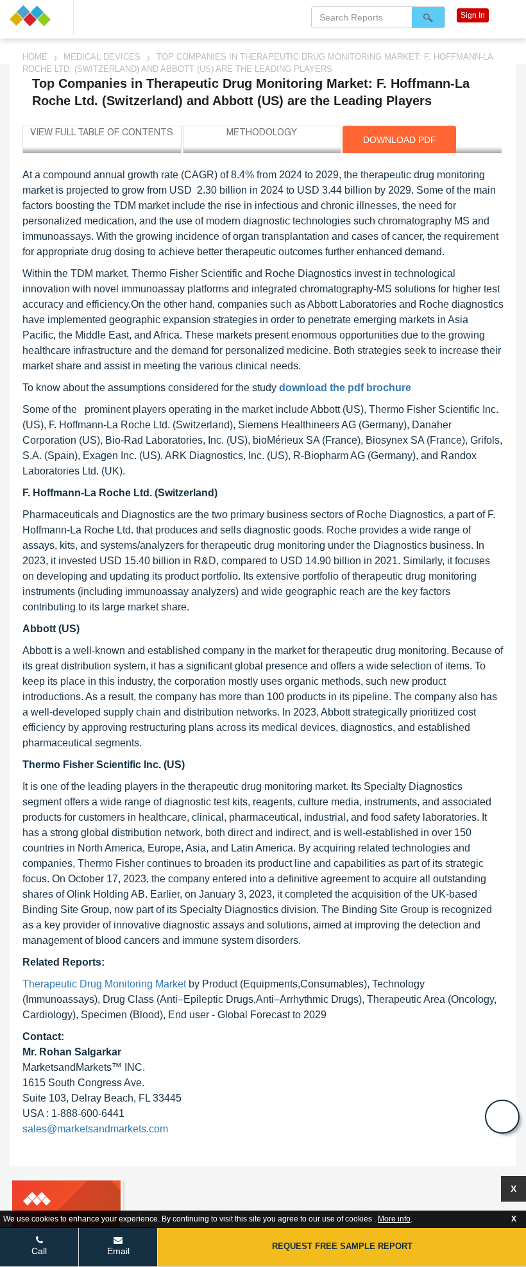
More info (394, 1218)
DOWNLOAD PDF (399, 140)
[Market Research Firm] (37, 15)
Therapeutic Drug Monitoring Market (104, 983)
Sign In (473, 15)
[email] (502, 1116)
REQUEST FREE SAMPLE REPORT (342, 1246)
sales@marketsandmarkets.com (95, 1128)
